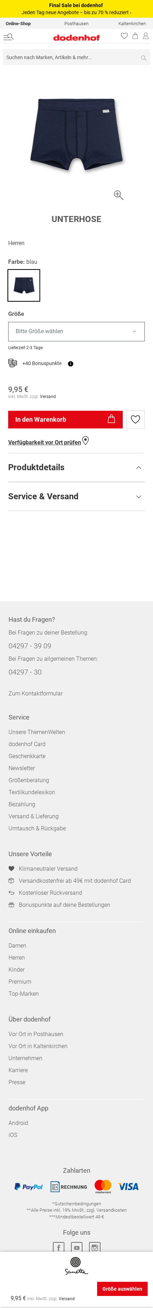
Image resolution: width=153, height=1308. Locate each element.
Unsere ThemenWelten (37, 732)
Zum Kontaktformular (36, 693)
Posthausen (76, 23)
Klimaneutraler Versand (48, 868)
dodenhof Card (27, 744)
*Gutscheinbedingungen (76, 1203)
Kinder (17, 969)
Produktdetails (36, 467)
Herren (17, 957)
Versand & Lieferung (34, 816)
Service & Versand (43, 496)
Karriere (18, 1070)
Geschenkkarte (27, 756)
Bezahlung (22, 804)
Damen (17, 945)
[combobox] (76, 57)
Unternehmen (25, 1058)
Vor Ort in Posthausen (36, 1034)
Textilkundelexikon (32, 792)
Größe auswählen (122, 1289)
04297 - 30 (25, 672)
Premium (20, 981)
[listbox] (76, 331)
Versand (48, 396)
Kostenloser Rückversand (50, 892)
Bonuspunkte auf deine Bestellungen (64, 905)
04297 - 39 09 (30, 646)
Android (18, 1123)
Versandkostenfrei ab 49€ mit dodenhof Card (75, 880)
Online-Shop (18, 23)
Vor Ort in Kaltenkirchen (38, 1046)
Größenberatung (29, 780)
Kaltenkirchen (132, 23)
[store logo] (63, 38)
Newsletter (22, 768)
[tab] (76, 467)
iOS (13, 1135)
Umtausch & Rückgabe (37, 828)
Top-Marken (24, 993)
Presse (17, 1082)
